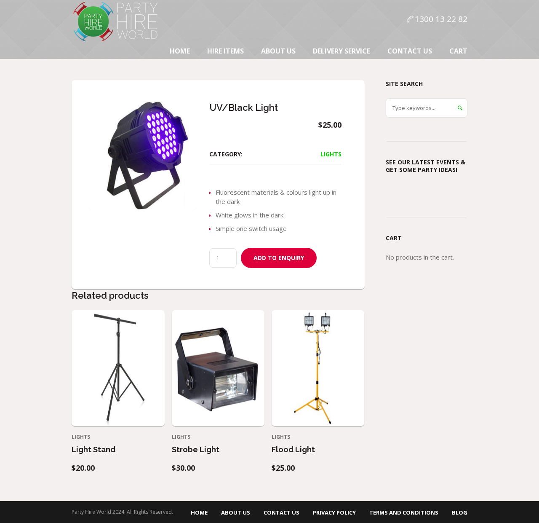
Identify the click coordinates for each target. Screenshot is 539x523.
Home (199, 512)
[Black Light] (142, 155)
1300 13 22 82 (441, 18)
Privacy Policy (334, 512)
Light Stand (93, 449)
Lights (331, 154)
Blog (459, 512)
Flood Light (293, 449)
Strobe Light (195, 449)
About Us (235, 512)
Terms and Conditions (403, 512)
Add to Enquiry (278, 258)
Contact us (281, 512)
